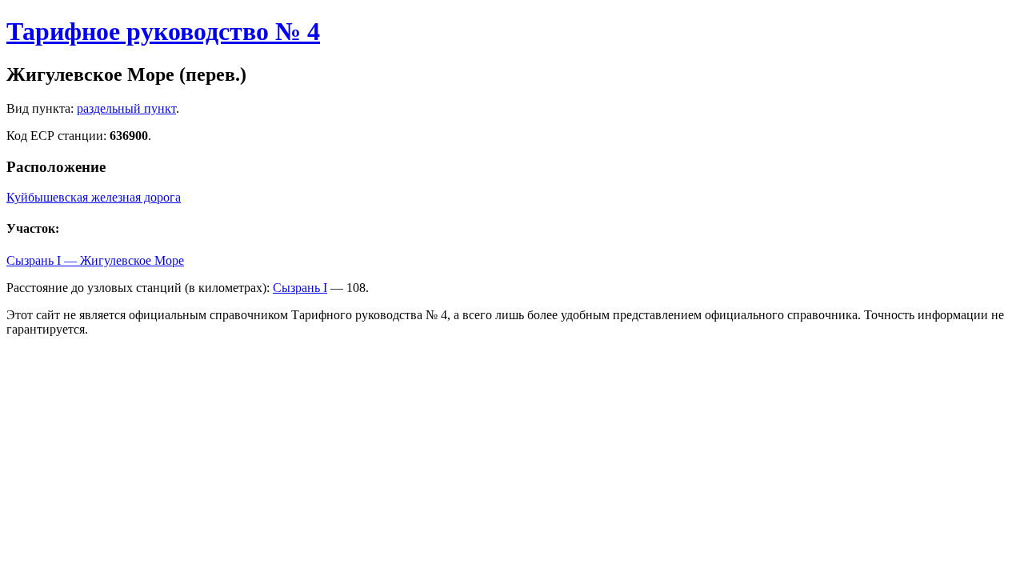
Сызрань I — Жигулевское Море (95, 260)
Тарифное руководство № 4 (163, 31)
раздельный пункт (126, 108)
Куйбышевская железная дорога (93, 197)
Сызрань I (300, 287)
